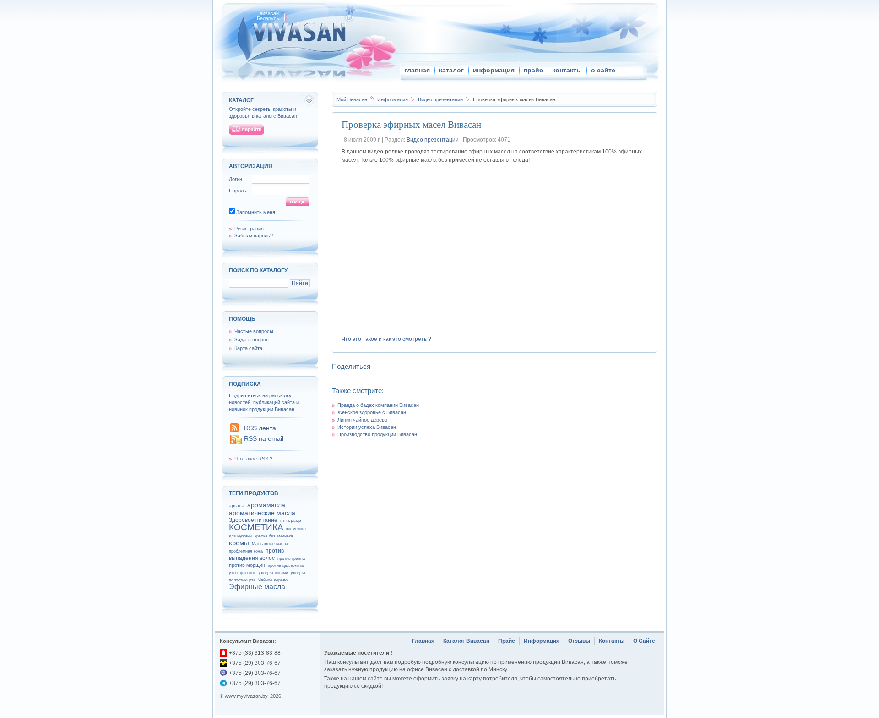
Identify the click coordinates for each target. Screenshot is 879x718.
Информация (393, 99)
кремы (239, 543)
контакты (567, 70)
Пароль (237, 190)
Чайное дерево (273, 580)
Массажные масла (270, 544)
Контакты (611, 641)
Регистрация (249, 228)
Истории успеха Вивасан (366, 427)
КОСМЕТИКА (256, 527)
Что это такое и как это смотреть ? (386, 339)
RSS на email (263, 438)
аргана (236, 505)
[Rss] (234, 430)
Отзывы (579, 641)
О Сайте (644, 641)
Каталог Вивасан (466, 641)
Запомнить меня (255, 212)
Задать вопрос (251, 339)
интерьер (290, 520)
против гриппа (291, 558)
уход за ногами (273, 572)
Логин (235, 179)
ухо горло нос (242, 572)
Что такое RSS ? (253, 458)
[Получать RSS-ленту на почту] (236, 443)
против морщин (247, 565)
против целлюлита (286, 565)
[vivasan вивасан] (297, 31)
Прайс (506, 641)
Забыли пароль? (253, 235)
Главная (423, 641)
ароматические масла (262, 512)
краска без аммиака (274, 536)
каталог (451, 70)
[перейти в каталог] (246, 129)
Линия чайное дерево (362, 419)
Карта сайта (248, 348)
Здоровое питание (253, 520)
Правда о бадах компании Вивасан (378, 405)
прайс (533, 70)
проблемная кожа (246, 551)
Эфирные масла (257, 587)
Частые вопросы (253, 331)
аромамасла (266, 505)
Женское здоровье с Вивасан (371, 412)
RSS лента (260, 428)
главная (417, 70)
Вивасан (351, 99)
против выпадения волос (256, 554)
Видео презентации (441, 99)
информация (494, 70)
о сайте (603, 70)
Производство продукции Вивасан (377, 434)
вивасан (269, 13)
